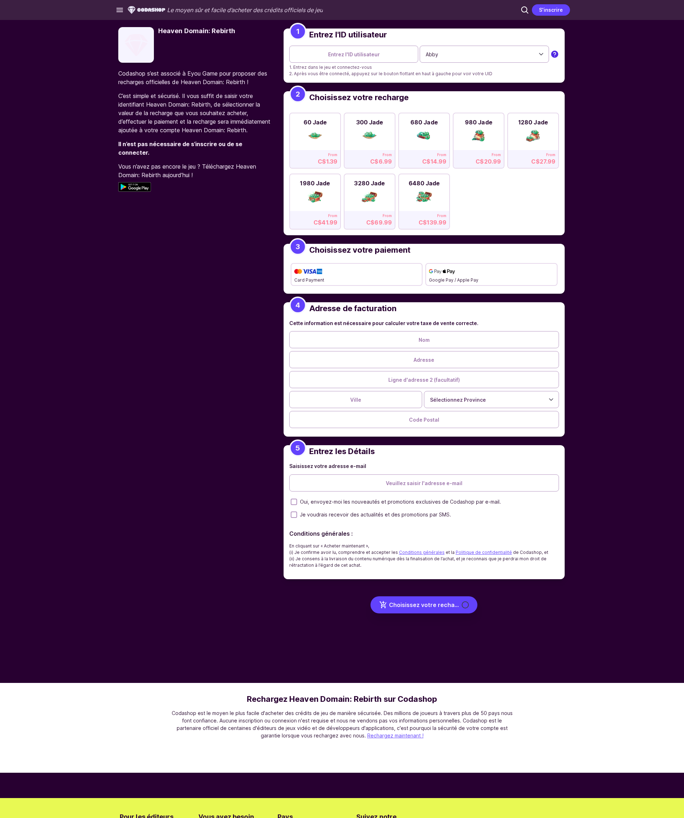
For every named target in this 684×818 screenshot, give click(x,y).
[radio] (315, 138)
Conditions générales (422, 552)
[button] (524, 10)
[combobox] (484, 54)
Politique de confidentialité (484, 552)
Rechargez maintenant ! (395, 735)
